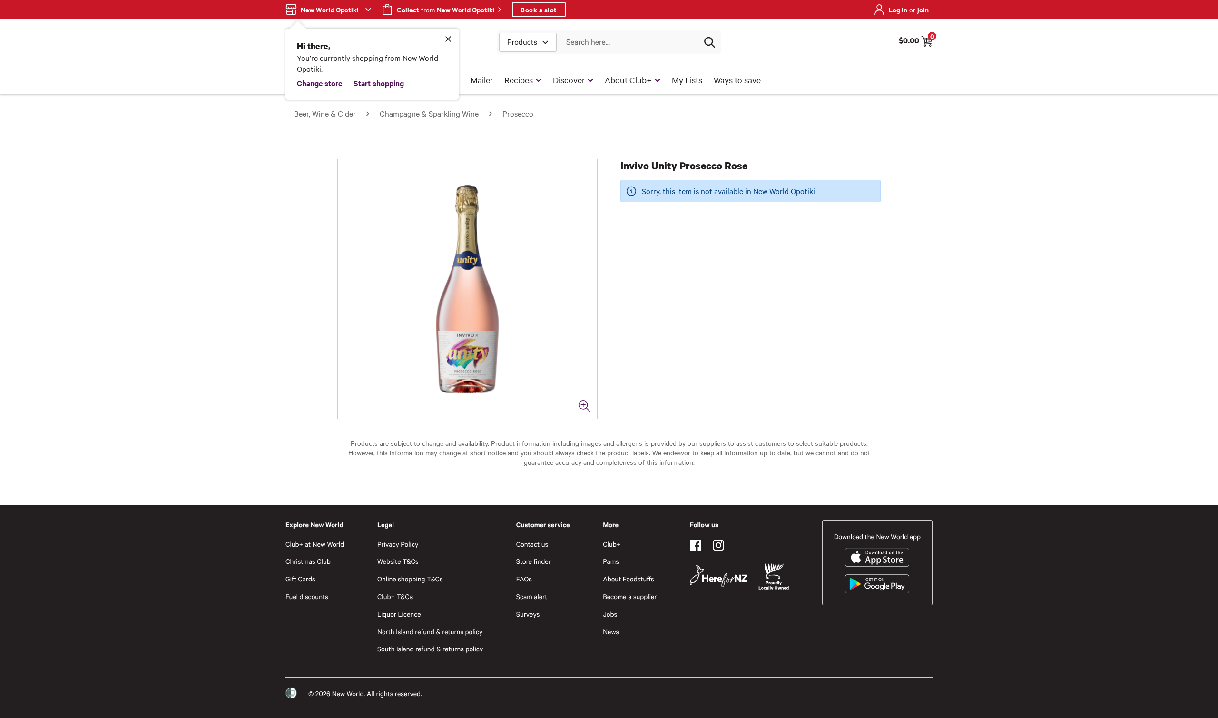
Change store (319, 83)
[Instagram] (718, 545)
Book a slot (539, 9)
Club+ (611, 544)
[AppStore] (877, 557)
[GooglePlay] (877, 583)
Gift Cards (300, 578)
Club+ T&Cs (395, 596)
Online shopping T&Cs (410, 578)
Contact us (532, 544)
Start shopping (379, 83)
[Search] (709, 42)
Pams (611, 561)
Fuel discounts (306, 596)
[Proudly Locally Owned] (773, 576)
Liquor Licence (399, 614)
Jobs (610, 614)
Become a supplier (630, 596)
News (611, 631)
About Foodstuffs (628, 578)
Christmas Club (308, 561)
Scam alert (532, 596)
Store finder (533, 561)
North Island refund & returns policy (429, 631)
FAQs (524, 578)
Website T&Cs (398, 561)
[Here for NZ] (718, 576)
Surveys (528, 614)
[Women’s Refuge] (291, 693)
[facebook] (695, 545)
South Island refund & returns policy (430, 648)
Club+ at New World (314, 544)
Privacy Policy (397, 544)
